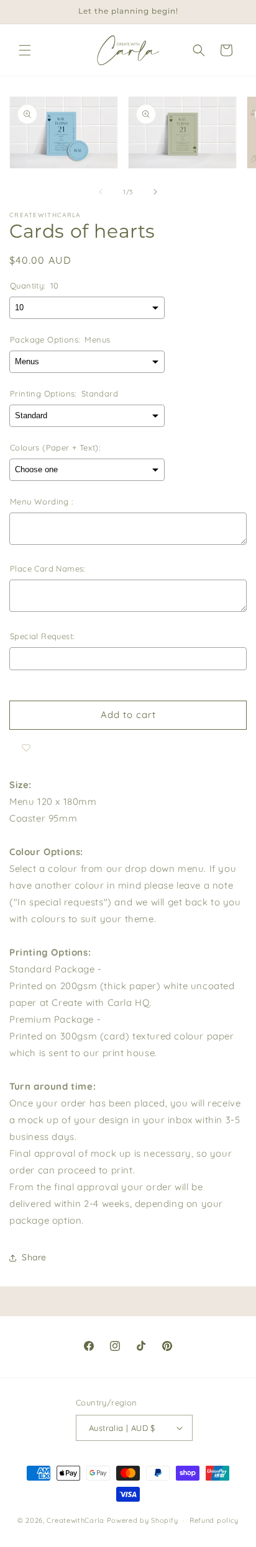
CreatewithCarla (75, 1520)
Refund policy (214, 1520)
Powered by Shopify (142, 1520)
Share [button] (34, 1257)
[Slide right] (155, 191)
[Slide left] (100, 191)
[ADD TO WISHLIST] (26, 748)
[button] (25, 50)
